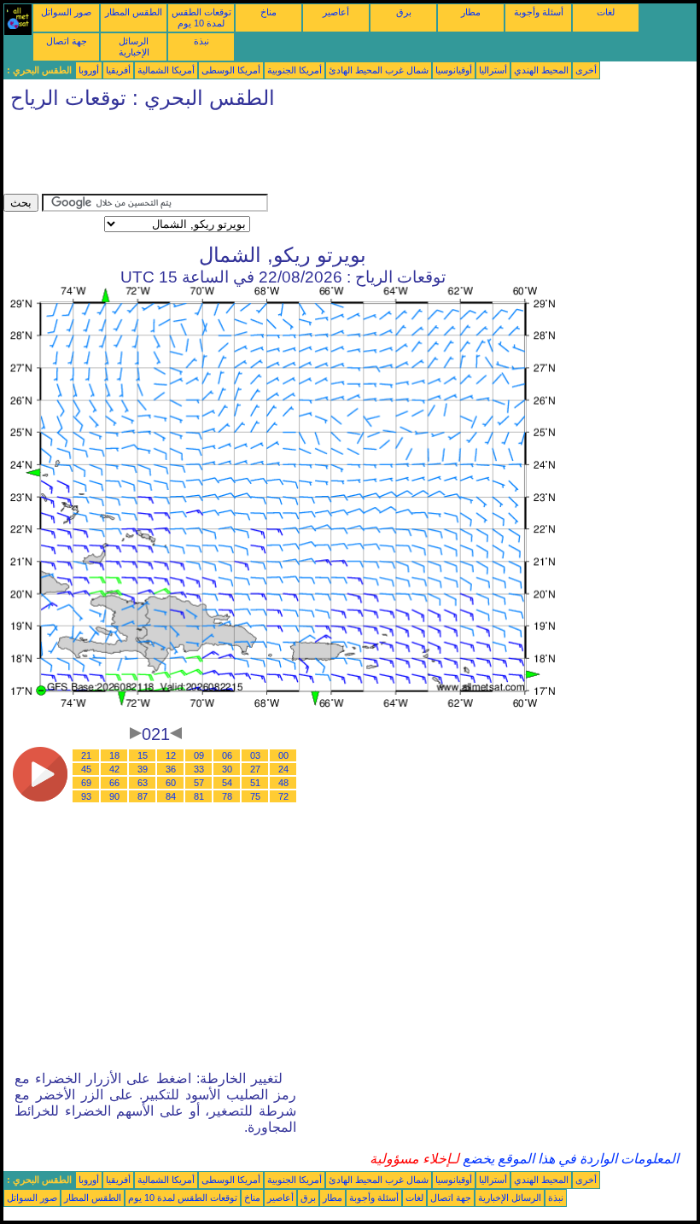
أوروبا (89, 70)
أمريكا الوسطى (230, 70)
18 (114, 755)
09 (199, 755)
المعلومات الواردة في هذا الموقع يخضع (569, 1158)
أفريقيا (118, 70)
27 (255, 769)
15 (142, 755)
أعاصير (336, 12)
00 (283, 755)
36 (171, 769)
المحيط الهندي (541, 70)
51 (255, 783)
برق (403, 12)
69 (86, 783)
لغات (606, 12)
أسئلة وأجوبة (538, 12)
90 (114, 796)
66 (114, 783)
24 (283, 769)
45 (86, 769)
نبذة (201, 41)
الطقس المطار (133, 12)
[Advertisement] (314, 155)
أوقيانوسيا (453, 70)
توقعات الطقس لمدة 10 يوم (201, 17)
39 (142, 769)
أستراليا (493, 70)
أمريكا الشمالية (166, 70)
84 (171, 796)
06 (227, 755)
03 (255, 755)
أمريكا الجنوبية (294, 70)
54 (227, 783)
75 (255, 796)
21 (86, 755)
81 (199, 796)
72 (283, 796)
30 (227, 769)
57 (199, 783)
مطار (471, 12)
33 (199, 769)
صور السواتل (66, 12)
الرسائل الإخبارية (134, 46)
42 (114, 769)
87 (142, 796)
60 (171, 783)
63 (142, 783)
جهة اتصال (66, 41)
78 (227, 796)
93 (86, 796)
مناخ (268, 12)
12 (171, 755)
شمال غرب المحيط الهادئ (379, 70)
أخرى (586, 70)
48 (283, 783)
